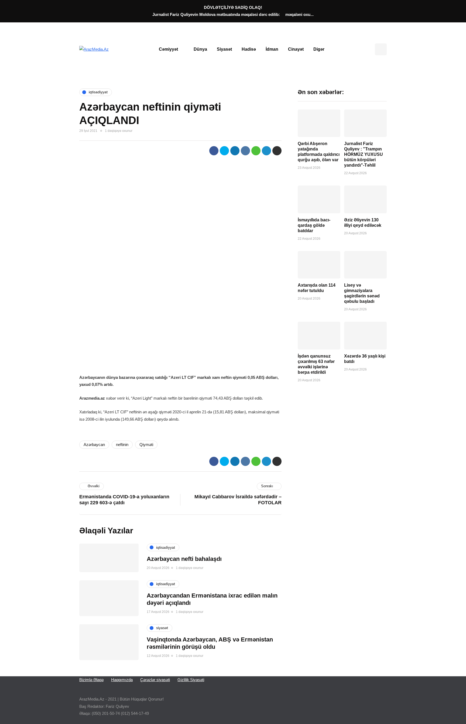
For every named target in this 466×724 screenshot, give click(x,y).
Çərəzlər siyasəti (155, 679)
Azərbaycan (94, 444)
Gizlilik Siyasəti (190, 679)
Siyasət (224, 49)
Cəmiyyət (168, 49)
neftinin (122, 444)
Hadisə (249, 49)
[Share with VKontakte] (245, 150)
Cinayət (296, 49)
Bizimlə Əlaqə (91, 679)
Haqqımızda (122, 679)
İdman (272, 49)
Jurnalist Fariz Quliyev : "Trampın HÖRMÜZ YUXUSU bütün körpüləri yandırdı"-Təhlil (363, 154)
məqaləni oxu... (299, 14)
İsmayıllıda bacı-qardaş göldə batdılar (314, 225)
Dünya (200, 49)
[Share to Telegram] (266, 150)
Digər (318, 49)
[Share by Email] (277, 150)
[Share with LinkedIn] (234, 150)
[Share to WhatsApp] (256, 150)
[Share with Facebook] (213, 150)
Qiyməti (146, 444)
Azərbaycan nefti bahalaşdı (184, 558)
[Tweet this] (224, 150)
